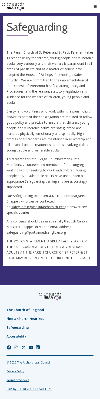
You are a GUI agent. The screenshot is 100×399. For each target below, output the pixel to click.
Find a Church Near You (25, 318)
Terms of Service (18, 380)
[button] (95, 6)
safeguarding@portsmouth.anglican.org (36, 232)
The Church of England (25, 310)
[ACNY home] (13, 6)
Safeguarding (18, 327)
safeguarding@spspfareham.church (37, 207)
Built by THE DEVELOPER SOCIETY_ (29, 389)
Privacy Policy (15, 371)
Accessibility (16, 336)
